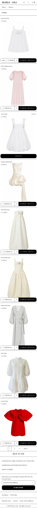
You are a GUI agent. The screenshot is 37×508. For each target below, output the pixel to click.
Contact (15, 501)
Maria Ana (14, 506)
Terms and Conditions (26, 501)
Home (4, 7)
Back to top (18, 454)
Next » (26, 449)
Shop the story (6, 501)
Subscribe (18, 487)
